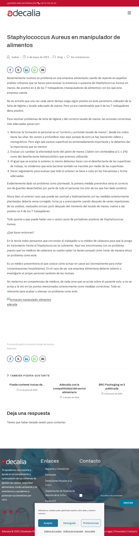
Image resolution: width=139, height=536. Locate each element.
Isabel (15, 57)
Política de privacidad (73, 531)
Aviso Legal (106, 531)
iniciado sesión (37, 422)
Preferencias (91, 523)
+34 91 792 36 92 (48, 3)
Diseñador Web (29, 531)
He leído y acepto (104, 495)
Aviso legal (90, 531)
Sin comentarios (80, 57)
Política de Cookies (53, 531)
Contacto (132, 531)
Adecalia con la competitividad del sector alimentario (69, 388)
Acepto (48, 523)
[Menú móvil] (128, 13)
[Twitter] (5, 512)
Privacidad (119, 531)
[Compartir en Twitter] (18, 70)
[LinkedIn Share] (26, 70)
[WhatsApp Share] (34, 70)
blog (60, 57)
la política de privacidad (112, 495)
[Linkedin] (11, 512)
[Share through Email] (42, 70)
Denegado (69, 523)
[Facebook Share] (10, 70)
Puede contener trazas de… (27, 384)
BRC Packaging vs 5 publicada (112, 386)
